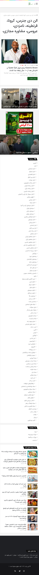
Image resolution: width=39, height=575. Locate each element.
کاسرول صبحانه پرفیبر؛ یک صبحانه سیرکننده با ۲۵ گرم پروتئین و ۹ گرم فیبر (13, 452)
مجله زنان (34, 372)
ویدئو (35, 417)
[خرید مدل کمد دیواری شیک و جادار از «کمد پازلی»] (33, 486)
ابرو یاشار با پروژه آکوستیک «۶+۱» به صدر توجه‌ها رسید (15, 517)
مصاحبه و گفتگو (32, 409)
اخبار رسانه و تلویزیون (29, 183)
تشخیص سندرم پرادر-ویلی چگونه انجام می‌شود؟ (14, 476)
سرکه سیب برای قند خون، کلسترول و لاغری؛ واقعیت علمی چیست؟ (15, 501)
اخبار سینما (32, 203)
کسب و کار (32, 381)
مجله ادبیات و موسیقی (30, 361)
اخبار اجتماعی (31, 169)
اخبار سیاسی (32, 200)
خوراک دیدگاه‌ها (32, 437)
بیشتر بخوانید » (32, 78)
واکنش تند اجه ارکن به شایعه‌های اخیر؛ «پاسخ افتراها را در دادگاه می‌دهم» (14, 509)
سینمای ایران (30, 208)
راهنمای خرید (31, 344)
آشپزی (34, 163)
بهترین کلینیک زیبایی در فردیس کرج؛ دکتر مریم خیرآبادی (20, 106)
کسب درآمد (33, 327)
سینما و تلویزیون (32, 316)
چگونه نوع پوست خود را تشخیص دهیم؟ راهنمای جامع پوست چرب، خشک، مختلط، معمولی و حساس (15, 526)
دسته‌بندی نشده (32, 302)
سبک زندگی (33, 313)
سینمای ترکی (30, 211)
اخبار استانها (32, 172)
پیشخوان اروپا (33, 256)
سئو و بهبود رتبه (31, 321)
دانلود (35, 276)
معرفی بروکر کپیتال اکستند (26, 557)
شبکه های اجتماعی (30, 304)
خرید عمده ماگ (34, 555)
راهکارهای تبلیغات (29, 384)
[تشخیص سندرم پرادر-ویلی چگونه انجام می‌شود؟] (33, 478)
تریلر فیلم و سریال (29, 395)
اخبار (35, 166)
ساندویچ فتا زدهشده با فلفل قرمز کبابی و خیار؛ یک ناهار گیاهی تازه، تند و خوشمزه (14, 469)
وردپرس (34, 440)
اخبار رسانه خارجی (29, 191)
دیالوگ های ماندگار (31, 310)
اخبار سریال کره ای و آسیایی (26, 194)
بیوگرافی (34, 254)
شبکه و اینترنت (32, 319)
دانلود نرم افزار (31, 293)
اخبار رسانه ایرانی (29, 186)
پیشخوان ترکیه (32, 262)
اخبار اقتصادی (31, 174)
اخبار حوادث (32, 180)
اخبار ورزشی (32, 222)
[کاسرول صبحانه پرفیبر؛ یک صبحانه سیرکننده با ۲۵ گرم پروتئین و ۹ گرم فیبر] (33, 454)
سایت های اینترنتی (30, 324)
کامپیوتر (33, 347)
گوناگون (34, 336)
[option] (19, 98)
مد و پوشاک (32, 350)
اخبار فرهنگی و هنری (29, 217)
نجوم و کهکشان (31, 355)
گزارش (34, 333)
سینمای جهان (30, 214)
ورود (35, 432)
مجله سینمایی (31, 392)
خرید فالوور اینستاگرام (23, 555)
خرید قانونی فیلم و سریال (28, 279)
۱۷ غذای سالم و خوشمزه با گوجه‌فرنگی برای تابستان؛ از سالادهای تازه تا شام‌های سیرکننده (15, 460)
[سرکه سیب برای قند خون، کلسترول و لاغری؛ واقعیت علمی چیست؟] (33, 502)
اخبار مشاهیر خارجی (30, 242)
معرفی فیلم (31, 398)
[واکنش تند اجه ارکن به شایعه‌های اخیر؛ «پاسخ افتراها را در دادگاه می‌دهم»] (33, 510)
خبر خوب (32, 378)
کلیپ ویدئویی (31, 420)
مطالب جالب (33, 412)
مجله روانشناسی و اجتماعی (28, 386)
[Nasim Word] (30, 4)
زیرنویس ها (32, 296)
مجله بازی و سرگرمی (31, 364)
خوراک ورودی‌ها (32, 435)
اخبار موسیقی (31, 220)
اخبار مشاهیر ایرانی (30, 237)
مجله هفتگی (33, 375)
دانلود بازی (32, 282)
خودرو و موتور (33, 270)
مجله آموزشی (33, 358)
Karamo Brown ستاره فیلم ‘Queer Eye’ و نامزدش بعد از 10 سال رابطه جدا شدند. (22, 69)
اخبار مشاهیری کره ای (29, 245)
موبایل (14, 555)
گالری (35, 330)
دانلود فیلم (32, 287)
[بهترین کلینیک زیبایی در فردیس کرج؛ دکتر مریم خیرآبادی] (33, 494)
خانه (35, 15)
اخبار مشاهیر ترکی (30, 239)
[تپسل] (7, 113)
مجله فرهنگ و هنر (30, 403)
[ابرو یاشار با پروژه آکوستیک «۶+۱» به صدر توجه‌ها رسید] (33, 518)
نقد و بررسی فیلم (29, 401)
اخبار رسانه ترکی (29, 189)
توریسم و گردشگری (31, 265)
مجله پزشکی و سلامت (30, 367)
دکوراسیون (32, 341)
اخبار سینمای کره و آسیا (27, 205)
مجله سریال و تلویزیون (29, 389)
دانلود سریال (32, 285)
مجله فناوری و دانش (29, 406)
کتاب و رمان (32, 299)
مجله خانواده (33, 369)
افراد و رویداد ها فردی (30, 251)
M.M (35, 65)
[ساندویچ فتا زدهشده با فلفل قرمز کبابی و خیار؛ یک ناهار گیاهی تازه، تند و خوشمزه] (33, 470)
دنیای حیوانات (33, 307)
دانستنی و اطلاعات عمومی (30, 273)
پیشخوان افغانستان (31, 259)
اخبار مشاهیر (33, 234)
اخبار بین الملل (31, 177)
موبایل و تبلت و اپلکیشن (28, 352)
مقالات (34, 415)
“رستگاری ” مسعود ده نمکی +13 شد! (27, 152)
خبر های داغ (33, 268)
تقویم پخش (30, 197)
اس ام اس (32, 338)
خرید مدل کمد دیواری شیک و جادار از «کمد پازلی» (15, 485)
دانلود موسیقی (31, 290)
